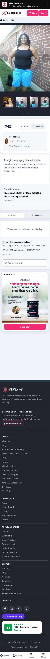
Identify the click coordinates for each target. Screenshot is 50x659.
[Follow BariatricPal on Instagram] (12, 609)
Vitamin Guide (8, 466)
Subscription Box (10, 470)
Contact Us (7, 581)
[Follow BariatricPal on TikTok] (26, 609)
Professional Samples (12, 593)
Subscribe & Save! (10, 478)
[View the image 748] (34, 102)
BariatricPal (7, 535)
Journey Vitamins (10, 552)
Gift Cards (6, 487)
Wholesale (6, 589)
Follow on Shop (14, 616)
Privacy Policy (27, 642)
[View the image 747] (21, 102)
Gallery (5, 511)
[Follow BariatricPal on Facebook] (5, 609)
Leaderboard (8, 507)
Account (5, 576)
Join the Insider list (13, 423)
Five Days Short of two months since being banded (22, 194)
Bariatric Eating (9, 548)
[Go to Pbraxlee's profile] (6, 141)
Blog (4, 445)
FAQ (4, 457)
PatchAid (6, 531)
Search (5, 519)
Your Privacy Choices (19, 647)
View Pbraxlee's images (19, 146)
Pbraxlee (16, 136)
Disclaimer (38, 642)
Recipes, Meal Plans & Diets (14, 453)
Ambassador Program (12, 482)
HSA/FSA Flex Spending (13, 449)
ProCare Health (9, 544)
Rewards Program (10, 474)
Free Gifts (6, 491)
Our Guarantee (9, 585)
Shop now (25, 327)
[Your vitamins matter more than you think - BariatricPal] (25, 300)
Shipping (6, 568)
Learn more (5, 4)
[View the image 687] (8, 102)
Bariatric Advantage (11, 556)
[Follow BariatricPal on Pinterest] (19, 609)
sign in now (19, 250)
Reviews (5, 462)
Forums (5, 503)
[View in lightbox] (25, 58)
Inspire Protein (9, 539)
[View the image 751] (45, 102)
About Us (6, 441)
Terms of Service (14, 642)
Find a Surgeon (9, 515)
